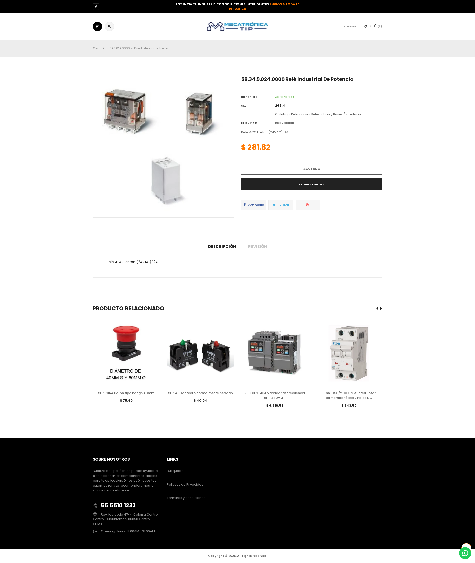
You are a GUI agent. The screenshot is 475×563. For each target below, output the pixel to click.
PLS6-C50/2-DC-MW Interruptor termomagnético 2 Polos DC (349, 395)
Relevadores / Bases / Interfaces (336, 114)
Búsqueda (175, 471)
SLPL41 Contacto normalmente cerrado (200, 393)
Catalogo (282, 114)
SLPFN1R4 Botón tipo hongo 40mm (126, 393)
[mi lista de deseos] (365, 26)
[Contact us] (465, 553)
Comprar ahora (312, 184)
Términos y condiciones (186, 497)
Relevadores (300, 114)
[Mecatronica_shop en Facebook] (96, 6)
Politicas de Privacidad (185, 484)
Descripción (222, 246)
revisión (257, 246)
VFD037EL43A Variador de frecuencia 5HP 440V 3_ (274, 395)
